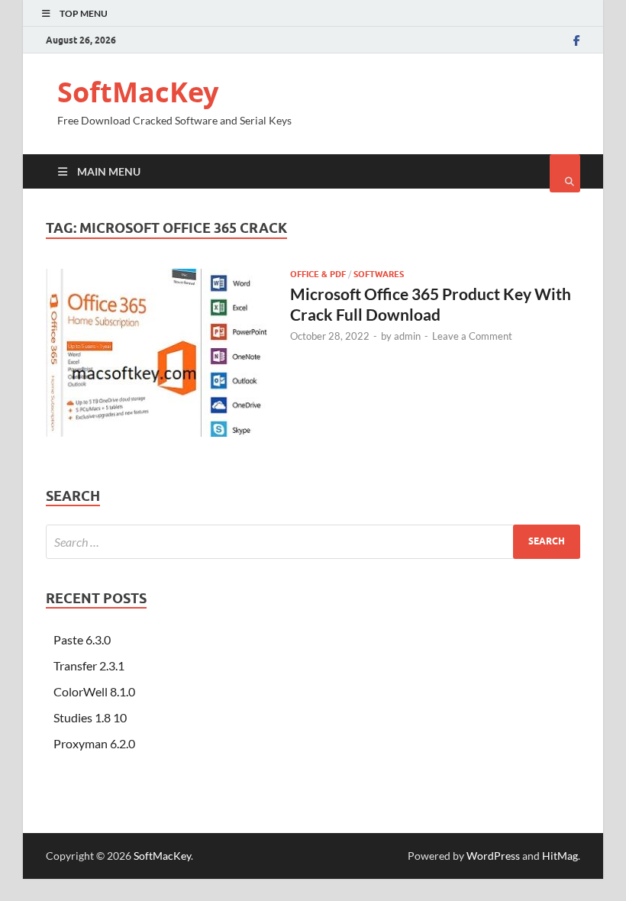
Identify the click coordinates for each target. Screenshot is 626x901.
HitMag (560, 855)
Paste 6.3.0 (82, 639)
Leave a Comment (472, 336)
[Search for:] (313, 542)
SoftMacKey (137, 92)
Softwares (378, 274)
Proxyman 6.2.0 (94, 743)
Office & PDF (318, 274)
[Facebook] (577, 40)
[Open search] (565, 173)
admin (407, 336)
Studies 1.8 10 (90, 717)
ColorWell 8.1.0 (94, 691)
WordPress (493, 855)
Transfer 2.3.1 (88, 665)
